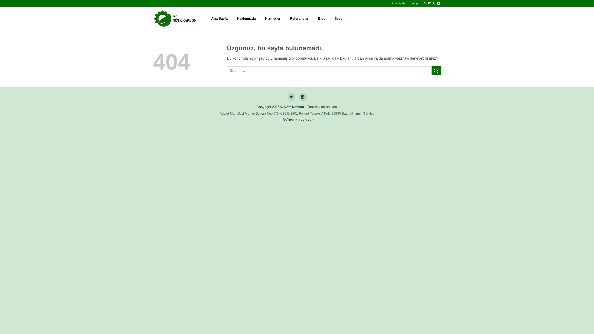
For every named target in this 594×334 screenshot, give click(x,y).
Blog (322, 18)
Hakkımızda (246, 18)
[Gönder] (436, 70)
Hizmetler (273, 18)
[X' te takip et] (425, 3)
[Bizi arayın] (434, 3)
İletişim (415, 3)
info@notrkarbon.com (297, 119)
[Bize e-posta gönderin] (429, 3)
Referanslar (299, 18)
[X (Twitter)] (291, 97)
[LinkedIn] (303, 97)
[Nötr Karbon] (176, 19)
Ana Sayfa (398, 3)
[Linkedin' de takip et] (438, 3)
